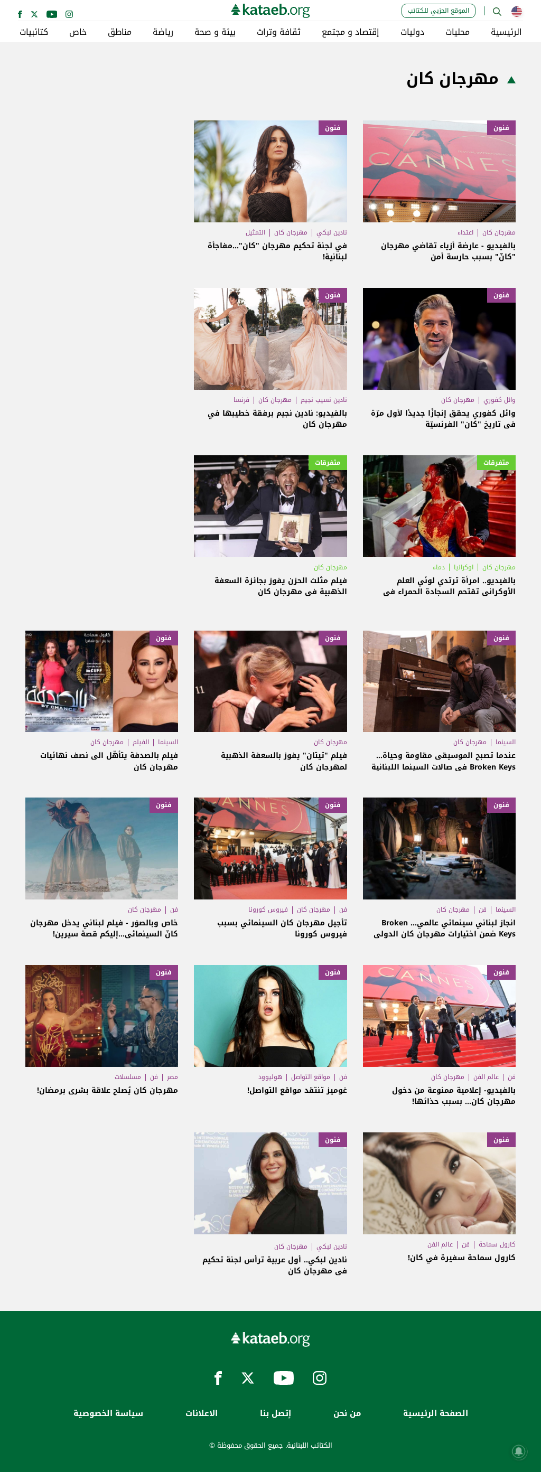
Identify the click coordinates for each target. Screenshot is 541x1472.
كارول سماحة (497, 1244)
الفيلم (141, 742)
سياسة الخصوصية (108, 1414)
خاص (78, 32)
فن (483, 909)
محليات (457, 32)
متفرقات (496, 462)
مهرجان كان (499, 232)
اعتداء (465, 232)
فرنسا (241, 400)
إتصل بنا (275, 1414)
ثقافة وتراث (279, 32)
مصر (172, 1077)
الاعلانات (201, 1414)
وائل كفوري (499, 400)
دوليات (412, 32)
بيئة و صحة (215, 32)
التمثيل (255, 232)
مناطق (120, 32)
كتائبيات (34, 32)
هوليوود (270, 1077)
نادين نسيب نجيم (324, 400)
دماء (439, 567)
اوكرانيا (463, 567)
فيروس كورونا (268, 909)
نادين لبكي (331, 232)
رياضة (163, 32)
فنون (501, 128)
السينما (506, 742)
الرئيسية (506, 32)
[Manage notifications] (518, 1451)
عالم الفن (486, 1077)
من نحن (347, 1414)
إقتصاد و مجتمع (350, 32)
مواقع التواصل (310, 1077)
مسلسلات (128, 1077)
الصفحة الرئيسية (435, 1414)
